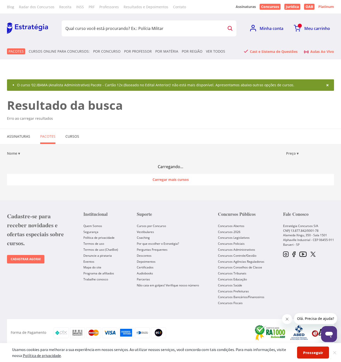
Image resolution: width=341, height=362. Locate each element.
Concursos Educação (232, 279)
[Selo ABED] (299, 332)
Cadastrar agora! (26, 259)
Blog (10, 6)
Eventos (88, 261)
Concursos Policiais (231, 243)
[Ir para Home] (27, 28)
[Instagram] (286, 254)
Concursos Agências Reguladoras (241, 261)
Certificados (145, 267)
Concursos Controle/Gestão (237, 255)
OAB (309, 6)
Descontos (144, 255)
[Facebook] (294, 254)
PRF (92, 6)
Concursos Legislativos (234, 238)
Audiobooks (145, 273)
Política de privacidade (99, 238)
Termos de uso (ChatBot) (100, 249)
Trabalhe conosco (95, 279)
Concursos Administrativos (236, 249)
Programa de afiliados (98, 273)
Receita (65, 6)
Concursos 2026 (229, 232)
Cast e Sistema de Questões (274, 51)
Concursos (270, 6)
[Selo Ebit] (320, 333)
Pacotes (16, 51)
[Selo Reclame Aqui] (270, 332)
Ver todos (215, 51)
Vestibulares (145, 232)
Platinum (326, 7)
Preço (292, 153)
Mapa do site (92, 267)
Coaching (143, 238)
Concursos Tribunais (232, 273)
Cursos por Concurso (151, 226)
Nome (13, 153)
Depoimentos (146, 261)
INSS (80, 6)
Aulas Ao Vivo (322, 51)
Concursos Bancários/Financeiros (241, 297)
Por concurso (107, 51)
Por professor (138, 51)
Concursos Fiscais (230, 303)
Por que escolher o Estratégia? (158, 243)
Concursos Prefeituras (233, 291)
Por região (192, 51)
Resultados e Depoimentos (146, 6)
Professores (109, 6)
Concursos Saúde (230, 285)
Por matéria (166, 51)
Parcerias (143, 279)
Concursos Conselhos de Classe (240, 267)
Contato (179, 6)
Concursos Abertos (231, 226)
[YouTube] (303, 254)
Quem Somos (92, 226)
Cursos (72, 136)
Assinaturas (18, 136)
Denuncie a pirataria (97, 255)
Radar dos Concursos (36, 6)
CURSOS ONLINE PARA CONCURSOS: (59, 51)
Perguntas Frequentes (152, 249)
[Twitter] (313, 254)
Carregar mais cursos (171, 179)
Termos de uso (93, 243)
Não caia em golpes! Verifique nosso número (168, 285)
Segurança (90, 232)
